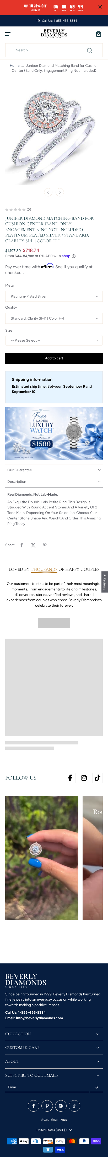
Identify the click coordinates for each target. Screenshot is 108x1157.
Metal (9, 285)
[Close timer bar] (100, 7)
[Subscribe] (96, 1087)
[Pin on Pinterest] (45, 545)
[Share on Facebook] (22, 545)
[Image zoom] (54, 136)
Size (8, 330)
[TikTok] (74, 1106)
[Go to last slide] (48, 192)
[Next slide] (60, 192)
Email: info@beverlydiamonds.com (34, 1018)
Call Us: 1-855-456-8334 (25, 1012)
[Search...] (89, 50)
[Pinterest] (47, 1106)
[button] (54, 358)
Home (15, 65)
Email (12, 1087)
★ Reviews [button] (105, 582)
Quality (11, 307)
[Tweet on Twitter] (33, 545)
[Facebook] (33, 1106)
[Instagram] (61, 1106)
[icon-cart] (97, 34)
